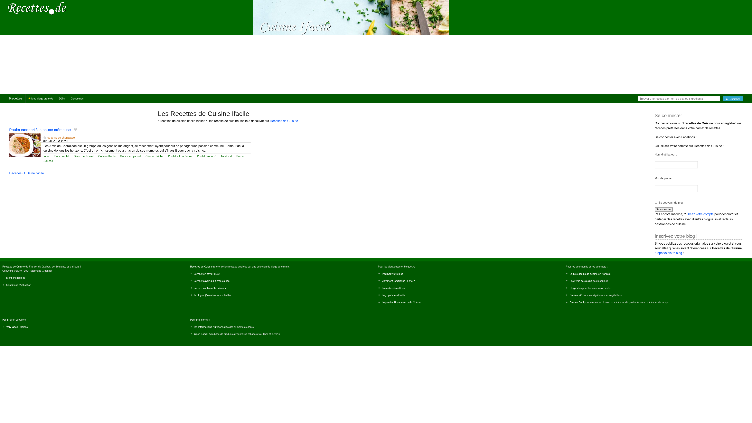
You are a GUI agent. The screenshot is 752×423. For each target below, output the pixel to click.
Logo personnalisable (393, 295)
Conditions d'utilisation (18, 285)
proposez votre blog (668, 252)
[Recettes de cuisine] (37, 8)
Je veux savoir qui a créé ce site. (212, 281)
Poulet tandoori (206, 156)
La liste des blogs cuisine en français (590, 274)
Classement (77, 98)
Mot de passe (663, 178)
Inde (46, 156)
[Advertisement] (376, 64)
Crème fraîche (154, 156)
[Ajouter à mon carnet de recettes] (75, 130)
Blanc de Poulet (84, 156)
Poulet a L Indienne (180, 156)
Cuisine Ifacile (107, 156)
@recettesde (212, 295)
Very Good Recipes (17, 327)
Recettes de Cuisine (284, 120)
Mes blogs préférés (42, 98)
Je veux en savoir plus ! (207, 274)
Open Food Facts (203, 334)
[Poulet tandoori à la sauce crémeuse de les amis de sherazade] (25, 144)
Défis (62, 98)
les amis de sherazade (61, 137)
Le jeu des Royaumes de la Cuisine (401, 302)
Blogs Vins (576, 288)
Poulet (240, 156)
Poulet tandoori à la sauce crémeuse (40, 130)
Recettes (15, 98)
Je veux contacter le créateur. (210, 288)
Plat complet (61, 156)
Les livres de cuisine (581, 281)
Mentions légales (15, 277)
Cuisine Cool (577, 302)
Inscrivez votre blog (392, 274)
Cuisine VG (576, 295)
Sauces (48, 161)
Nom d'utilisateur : (666, 154)
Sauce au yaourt (130, 156)
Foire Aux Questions (393, 288)
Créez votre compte (700, 214)
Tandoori (226, 156)
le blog (198, 295)
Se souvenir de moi (671, 202)
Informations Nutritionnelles (213, 327)
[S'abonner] (44, 137)
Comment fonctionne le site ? (398, 281)
